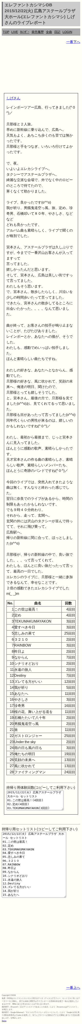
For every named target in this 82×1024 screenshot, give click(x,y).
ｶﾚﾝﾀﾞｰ (24, 32)
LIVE (14, 32)
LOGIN (67, 32)
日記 (57, 32)
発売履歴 (37, 32)
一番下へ (73, 42)
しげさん (13, 98)
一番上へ (73, 987)
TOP (6, 32)
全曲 (49, 32)
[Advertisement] (41, 69)
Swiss (4, 1021)
